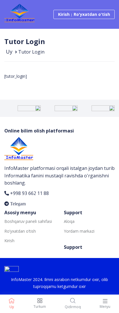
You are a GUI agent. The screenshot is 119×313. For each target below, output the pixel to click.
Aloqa (69, 221)
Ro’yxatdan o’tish (20, 231)
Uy (9, 51)
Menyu (105, 306)
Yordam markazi (79, 231)
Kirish (64, 14)
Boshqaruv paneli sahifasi (28, 221)
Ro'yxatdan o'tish (92, 14)
